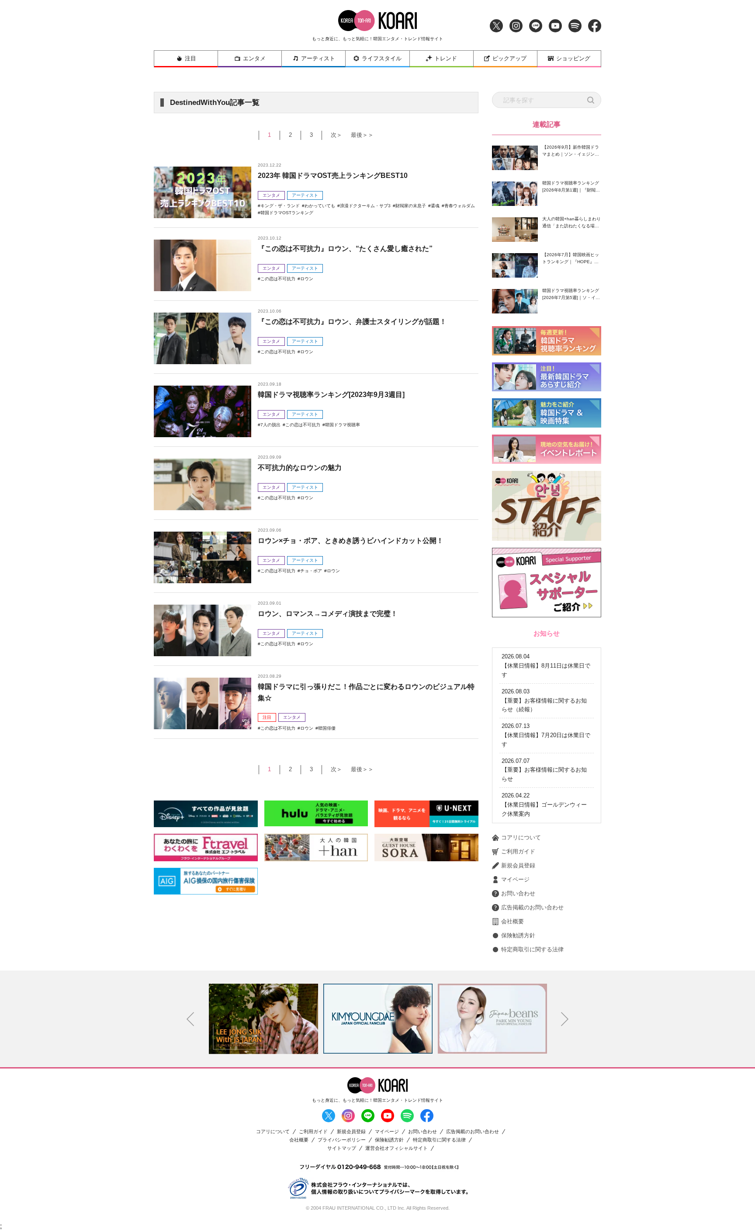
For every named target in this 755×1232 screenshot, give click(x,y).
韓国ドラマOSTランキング (286, 212)
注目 (190, 58)
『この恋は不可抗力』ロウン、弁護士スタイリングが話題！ (352, 321)
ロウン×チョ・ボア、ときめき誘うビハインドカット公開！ (350, 540)
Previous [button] (190, 1019)
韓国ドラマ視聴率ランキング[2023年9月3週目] (331, 394)
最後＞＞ (362, 135)
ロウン (306, 278)
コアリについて (521, 837)
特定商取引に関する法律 (532, 949)
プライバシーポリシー (342, 1140)
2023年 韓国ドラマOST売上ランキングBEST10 (333, 175)
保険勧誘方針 (518, 935)
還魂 (435, 205)
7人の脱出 (270, 424)
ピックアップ (509, 58)
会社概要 (512, 921)
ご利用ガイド (518, 851)
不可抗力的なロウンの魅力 (300, 467)
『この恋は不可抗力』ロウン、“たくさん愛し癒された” (345, 248)
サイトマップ (341, 1148)
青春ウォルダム (459, 205)
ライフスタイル (382, 58)
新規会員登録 (518, 865)
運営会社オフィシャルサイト (396, 1148)
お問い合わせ (518, 893)
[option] (263, 1019)
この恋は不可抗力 (277, 278)
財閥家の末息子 (410, 205)
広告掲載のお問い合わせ (532, 907)
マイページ (515, 879)
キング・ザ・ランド (280, 205)
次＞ (336, 135)
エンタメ (254, 58)
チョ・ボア (311, 570)
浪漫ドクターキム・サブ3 (365, 205)
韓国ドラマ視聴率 (342, 424)
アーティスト (318, 58)
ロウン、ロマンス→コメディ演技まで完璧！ (328, 613)
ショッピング (573, 58)
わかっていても (320, 205)
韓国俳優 (327, 728)
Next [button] (565, 1019)
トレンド (445, 58)
